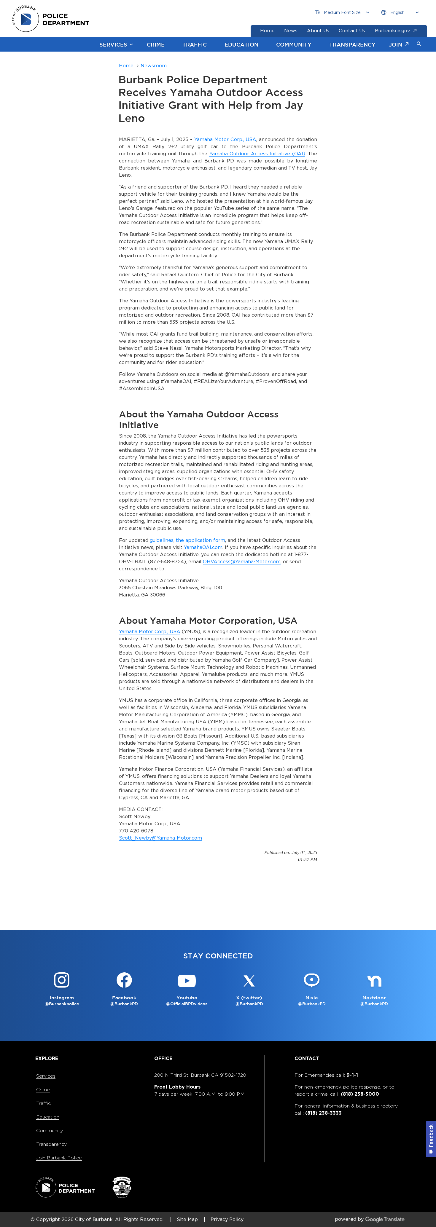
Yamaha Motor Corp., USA (225, 139)
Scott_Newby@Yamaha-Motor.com (160, 838)
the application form (200, 540)
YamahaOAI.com (203, 547)
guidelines (162, 540)
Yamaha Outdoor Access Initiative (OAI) (257, 154)
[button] (419, 44)
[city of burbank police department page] (52, 18)
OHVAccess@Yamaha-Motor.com (242, 561)
